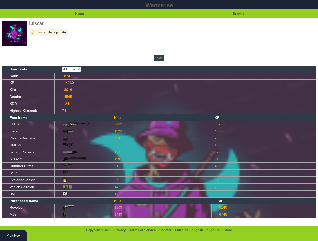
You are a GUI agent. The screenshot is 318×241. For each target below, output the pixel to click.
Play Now (13, 235)
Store (228, 230)
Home (79, 14)
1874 (66, 76)
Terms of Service (143, 230)
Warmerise (158, 5)
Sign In (197, 230)
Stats (159, 58)
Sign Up (213, 230)
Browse (238, 14)
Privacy (120, 230)
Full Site (181, 230)
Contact (165, 230)
